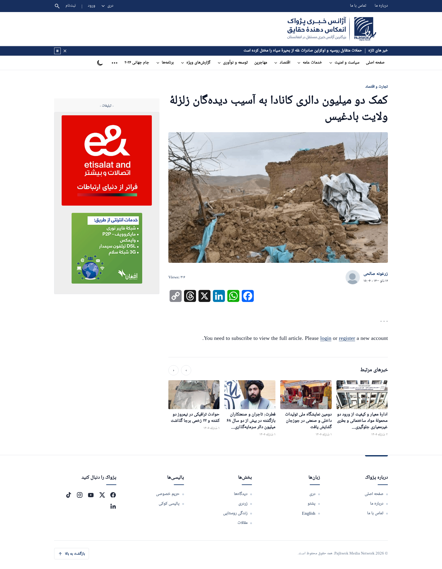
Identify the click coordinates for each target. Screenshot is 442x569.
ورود (91, 6)
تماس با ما (358, 6)
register (347, 338)
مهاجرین (260, 63)
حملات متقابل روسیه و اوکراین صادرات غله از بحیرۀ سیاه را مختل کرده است (303, 50)
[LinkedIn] (113, 506)
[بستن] (65, 51)
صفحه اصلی (375, 63)
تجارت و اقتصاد (376, 86)
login (325, 338)
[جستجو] (57, 6)
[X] (102, 495)
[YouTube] (90, 495)
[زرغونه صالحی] (353, 277)
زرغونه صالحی (376, 274)
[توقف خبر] (57, 51)
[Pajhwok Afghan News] (332, 29)
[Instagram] (79, 495)
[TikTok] (68, 495)
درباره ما (381, 6)
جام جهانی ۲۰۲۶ (136, 63)
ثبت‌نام (71, 6)
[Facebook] (113, 495)
